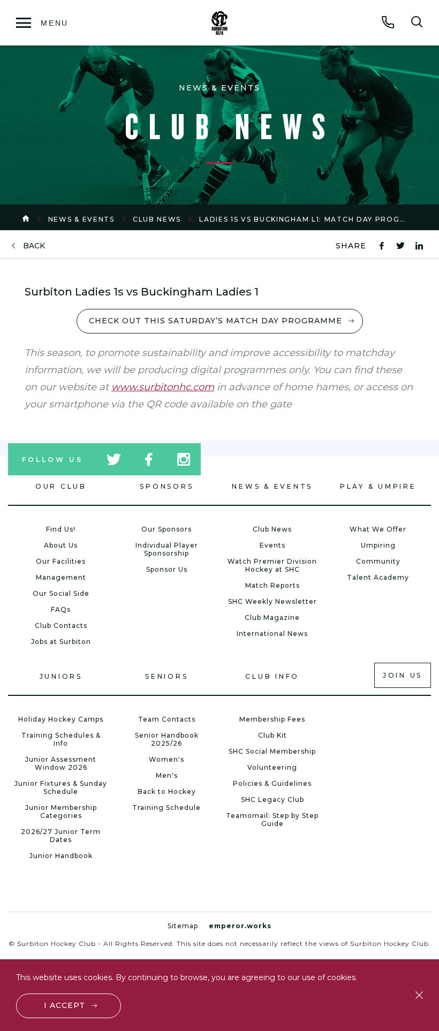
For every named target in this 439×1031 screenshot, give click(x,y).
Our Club (61, 486)
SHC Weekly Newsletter (272, 601)
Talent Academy (378, 577)
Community (378, 561)
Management (61, 577)
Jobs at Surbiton (61, 642)
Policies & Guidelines (272, 783)
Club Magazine (272, 617)
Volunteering (272, 767)
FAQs (61, 609)
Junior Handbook (61, 856)
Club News (157, 219)
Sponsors (166, 486)
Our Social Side (61, 593)
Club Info (272, 676)
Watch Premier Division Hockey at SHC (272, 565)
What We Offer (378, 529)
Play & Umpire (378, 486)
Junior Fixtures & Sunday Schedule (60, 787)
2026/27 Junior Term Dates (61, 836)
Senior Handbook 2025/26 (167, 739)
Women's (166, 759)
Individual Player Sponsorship (166, 549)
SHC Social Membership (272, 751)
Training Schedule (166, 807)
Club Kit (272, 735)
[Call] (388, 22)
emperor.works (240, 926)
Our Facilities (61, 561)
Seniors (166, 676)
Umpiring (378, 545)
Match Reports (272, 585)
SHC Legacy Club (272, 799)
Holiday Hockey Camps (60, 719)
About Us (61, 545)
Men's (167, 775)
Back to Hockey (167, 791)
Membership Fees (272, 719)
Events (272, 545)
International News (272, 634)
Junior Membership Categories (61, 811)
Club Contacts (61, 625)
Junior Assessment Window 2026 (60, 763)
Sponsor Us (166, 569)
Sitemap (183, 926)
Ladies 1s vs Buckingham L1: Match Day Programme (314, 219)
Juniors (61, 676)
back (34, 246)
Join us (402, 675)
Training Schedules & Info (61, 739)
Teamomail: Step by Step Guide (272, 820)
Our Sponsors (166, 529)
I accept (64, 1005)
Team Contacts (166, 719)
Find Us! (60, 529)
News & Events (81, 219)
